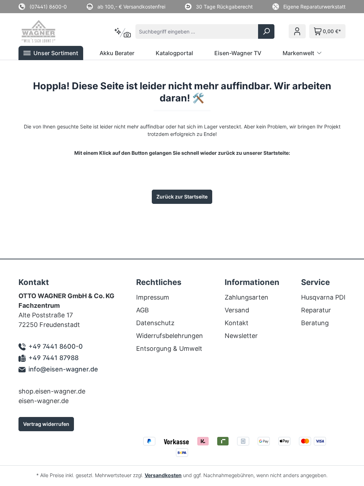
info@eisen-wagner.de (63, 369)
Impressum (152, 297)
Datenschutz (155, 323)
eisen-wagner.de (43, 401)
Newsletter (241, 335)
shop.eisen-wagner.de (51, 391)
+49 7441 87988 (53, 357)
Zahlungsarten (246, 297)
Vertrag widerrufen (46, 424)
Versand (237, 310)
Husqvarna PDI (323, 297)
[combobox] (196, 31)
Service (315, 282)
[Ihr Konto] (297, 31)
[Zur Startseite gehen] (56, 31)
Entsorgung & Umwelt (169, 348)
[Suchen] (266, 31)
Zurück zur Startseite (182, 197)
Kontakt (236, 323)
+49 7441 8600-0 (55, 346)
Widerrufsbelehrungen (169, 335)
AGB (142, 310)
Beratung (315, 323)
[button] (50, 53)
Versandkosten (163, 475)
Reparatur (316, 310)
